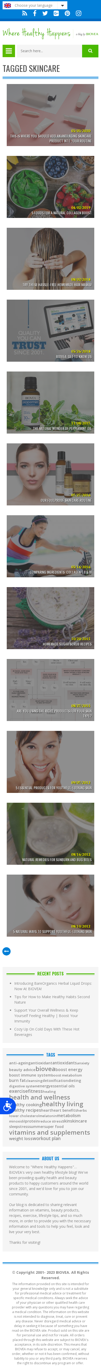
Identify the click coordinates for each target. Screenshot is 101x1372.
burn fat (17, 1081)
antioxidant (41, 1063)
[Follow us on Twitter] (45, 13)
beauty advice (22, 1070)
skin (66, 1121)
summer (36, 1126)
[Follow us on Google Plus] (56, 13)
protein (32, 1121)
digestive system (23, 1086)
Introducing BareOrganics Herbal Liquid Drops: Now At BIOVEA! (53, 986)
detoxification (55, 1080)
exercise (18, 1091)
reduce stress (50, 1121)
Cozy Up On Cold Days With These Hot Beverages (47, 1032)
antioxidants (64, 1063)
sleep (13, 1126)
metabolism (69, 1115)
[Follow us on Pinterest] (67, 13)
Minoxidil (17, 1121)
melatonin (48, 1116)
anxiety (83, 1063)
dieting (74, 1080)
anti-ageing (20, 1063)
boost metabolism (66, 1075)
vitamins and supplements (49, 1132)
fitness (35, 1091)
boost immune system (30, 1075)
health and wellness (39, 1097)
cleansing (34, 1080)
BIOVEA (45, 1069)
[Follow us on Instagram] (77, 13)
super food (54, 1126)
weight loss (21, 1138)
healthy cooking (25, 1105)
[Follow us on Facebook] (34, 13)
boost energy (68, 1070)
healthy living (62, 1104)
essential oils (63, 1086)
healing (49, 1091)
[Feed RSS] (25, 13)
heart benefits (64, 1110)
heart (46, 1110)
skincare (78, 1121)
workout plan (47, 1138)
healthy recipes (25, 1110)
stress (23, 1126)
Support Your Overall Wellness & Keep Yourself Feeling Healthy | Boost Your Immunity (46, 1016)
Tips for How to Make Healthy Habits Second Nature (52, 999)
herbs (82, 1110)
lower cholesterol (24, 1116)
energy (44, 1086)
